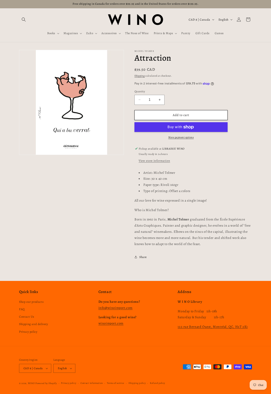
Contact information (91, 383)
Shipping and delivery (33, 324)
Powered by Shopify (46, 383)
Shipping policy (137, 383)
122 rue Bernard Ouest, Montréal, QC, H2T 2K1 (212, 326)
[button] (23, 19)
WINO (32, 383)
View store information (154, 161)
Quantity (139, 91)
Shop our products (31, 302)
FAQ (22, 309)
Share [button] (143, 257)
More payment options (181, 137)
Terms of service (115, 383)
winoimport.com (110, 323)
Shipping (139, 75)
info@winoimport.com (115, 308)
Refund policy (157, 383)
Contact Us (26, 317)
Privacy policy (28, 332)
